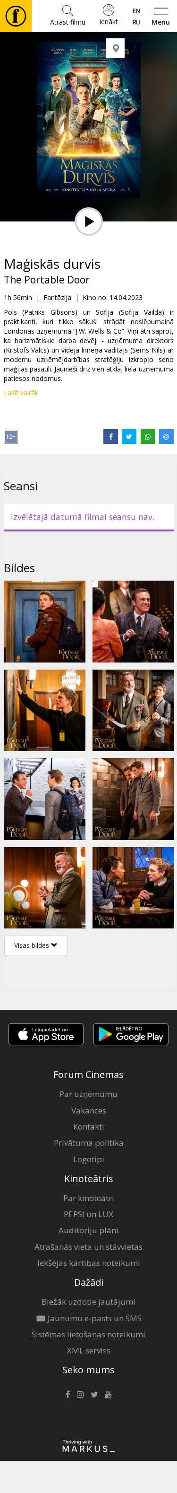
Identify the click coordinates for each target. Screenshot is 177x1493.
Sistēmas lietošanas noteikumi (88, 1334)
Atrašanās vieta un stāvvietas (88, 1246)
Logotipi (88, 1159)
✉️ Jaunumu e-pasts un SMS (89, 1318)
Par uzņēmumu (88, 1093)
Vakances (88, 1110)
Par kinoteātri (88, 1198)
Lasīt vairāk (21, 392)
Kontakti (88, 1126)
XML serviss (88, 1350)
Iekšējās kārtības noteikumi (88, 1262)
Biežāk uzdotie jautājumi (88, 1301)
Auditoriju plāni (88, 1230)
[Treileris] (89, 221)
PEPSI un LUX (88, 1214)
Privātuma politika (89, 1142)
